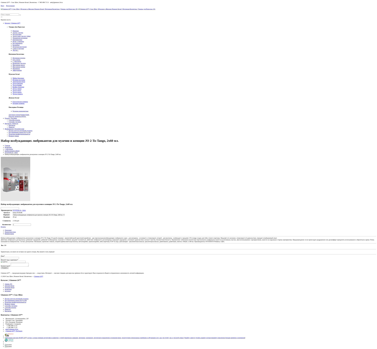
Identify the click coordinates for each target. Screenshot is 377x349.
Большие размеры (18, 103)
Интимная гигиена (19, 58)
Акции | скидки (18, 32)
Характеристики (10, 232)
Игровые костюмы (19, 80)
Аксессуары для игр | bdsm (21, 36)
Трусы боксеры (18, 83)
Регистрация (10, 6)
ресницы (8, 291)
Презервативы (17, 40)
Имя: (3, 256)
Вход (2, 6)
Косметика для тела (19, 63)
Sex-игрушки (17, 34)
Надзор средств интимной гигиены (20, 130)
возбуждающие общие (12, 151)
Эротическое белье (19, 81)
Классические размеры (20, 101)
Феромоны (16, 68)
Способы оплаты (14, 120)
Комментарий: (5, 266)
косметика (8, 147)
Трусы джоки (17, 89)
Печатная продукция (20, 47)
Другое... (16, 50)
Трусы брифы (17, 85)
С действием (17, 61)
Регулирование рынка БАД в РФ (20, 132)
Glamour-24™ (38, 276)
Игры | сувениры (18, 41)
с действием (9, 149)
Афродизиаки (17, 70)
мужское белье (9, 287)
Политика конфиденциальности (19, 134)
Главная (7, 145)
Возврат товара (14, 136)
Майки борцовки (18, 78)
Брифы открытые (18, 87)
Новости (11, 127)
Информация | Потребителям (14, 129)
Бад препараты (17, 43)
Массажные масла (19, 65)
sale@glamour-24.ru (11, 329)
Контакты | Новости (11, 123)
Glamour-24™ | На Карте (13, 331)
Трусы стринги (18, 94)
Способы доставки (15, 122)
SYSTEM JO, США (11, 152)
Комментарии (9, 234)
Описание (8, 230)
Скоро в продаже (18, 48)
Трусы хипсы (17, 92)
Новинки (16, 31)
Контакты (12, 125)
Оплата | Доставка (11, 118)
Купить (3, 227)
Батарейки (16, 45)
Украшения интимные (20, 38)
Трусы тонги (17, 90)
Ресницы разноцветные (20, 111)
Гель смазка (16, 60)
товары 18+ (8, 284)
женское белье (9, 286)
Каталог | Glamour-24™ (12, 23)
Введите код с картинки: (9, 260)
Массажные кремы (19, 67)
